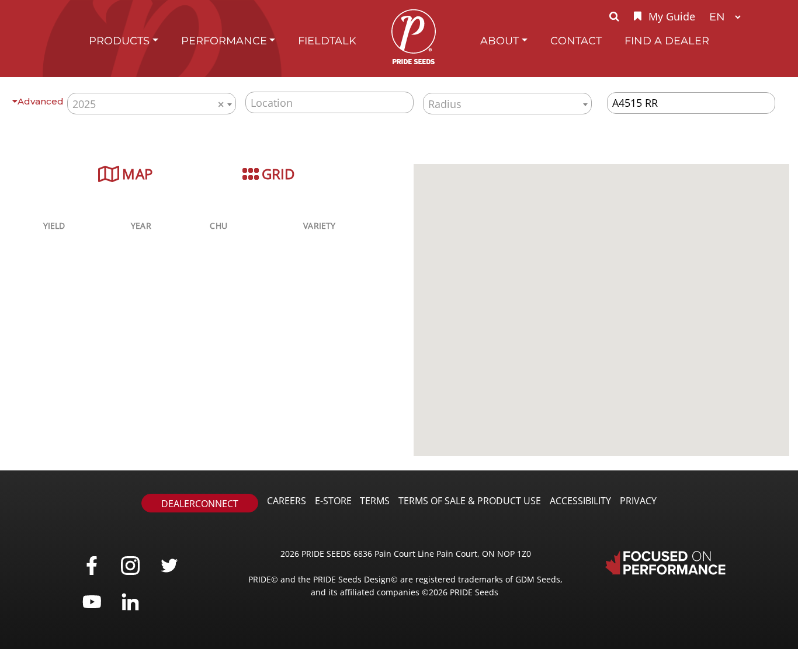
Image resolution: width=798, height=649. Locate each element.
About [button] (499, 40)
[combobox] (151, 103)
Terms (375, 500)
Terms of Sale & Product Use (469, 500)
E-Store (333, 500)
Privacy (638, 500)
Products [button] (119, 40)
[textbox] (507, 103)
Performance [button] (224, 40)
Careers (286, 500)
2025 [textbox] (148, 104)
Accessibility (580, 500)
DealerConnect (199, 503)
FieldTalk (327, 40)
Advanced (41, 101)
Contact (576, 40)
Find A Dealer (666, 40)
